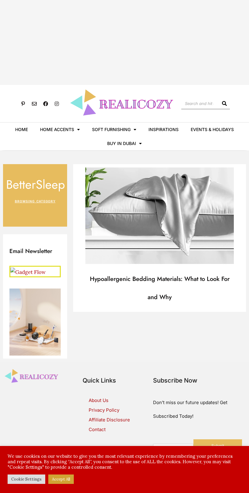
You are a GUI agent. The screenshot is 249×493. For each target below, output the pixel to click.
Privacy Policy (104, 410)
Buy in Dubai (121, 143)
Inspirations (163, 129)
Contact (97, 429)
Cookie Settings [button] (26, 479)
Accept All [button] (61, 479)
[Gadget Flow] (28, 271)
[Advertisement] (124, 42)
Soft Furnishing (111, 129)
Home (21, 129)
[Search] (224, 103)
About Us (98, 400)
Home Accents (57, 129)
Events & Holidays (212, 129)
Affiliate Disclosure (109, 420)
